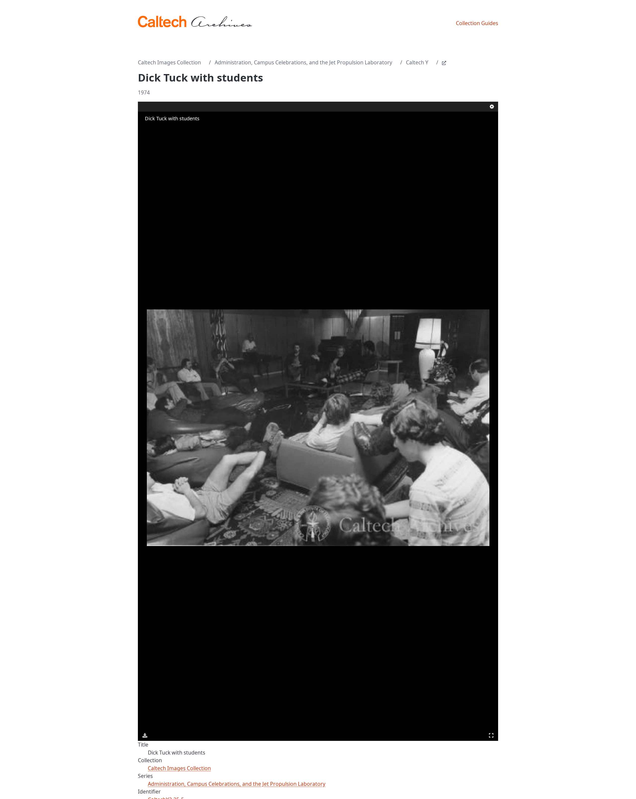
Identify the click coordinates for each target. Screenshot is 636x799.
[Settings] (492, 107)
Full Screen (491, 735)
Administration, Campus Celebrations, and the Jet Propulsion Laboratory (303, 62)
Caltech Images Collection (169, 62)
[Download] (145, 735)
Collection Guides (477, 23)
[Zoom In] (145, 128)
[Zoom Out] (152, 128)
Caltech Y (417, 62)
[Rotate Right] (159, 128)
